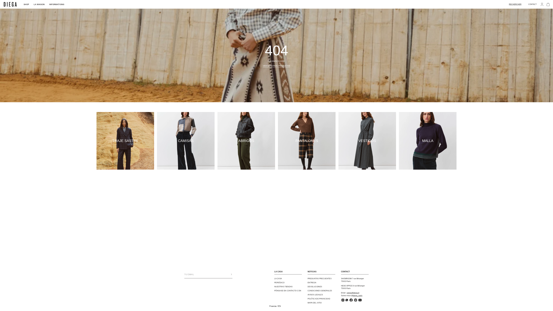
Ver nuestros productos (276, 66)
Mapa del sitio (315, 303)
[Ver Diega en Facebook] (351, 300)
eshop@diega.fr (353, 293)
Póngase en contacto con (287, 291)
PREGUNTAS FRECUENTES (320, 279)
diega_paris (357, 296)
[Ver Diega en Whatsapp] (347, 300)
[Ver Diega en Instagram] (343, 300)
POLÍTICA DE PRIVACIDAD (319, 299)
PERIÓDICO (279, 283)
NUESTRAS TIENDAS (283, 287)
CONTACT (532, 4)
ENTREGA (312, 283)
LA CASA (278, 272)
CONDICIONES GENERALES (320, 291)
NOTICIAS (312, 272)
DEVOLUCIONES (315, 287)
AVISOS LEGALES (315, 295)
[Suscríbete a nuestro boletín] (228, 274)
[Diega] (10, 4)
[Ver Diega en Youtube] (360, 300)
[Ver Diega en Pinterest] (355, 300)
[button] (515, 4)
